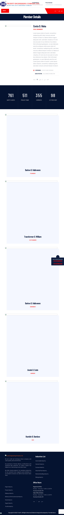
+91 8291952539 (57, 264)
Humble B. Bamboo (33, 436)
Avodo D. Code (32, 370)
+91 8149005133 (57, 261)
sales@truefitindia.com (37, 4)
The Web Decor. (52, 512)
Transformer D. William (32, 236)
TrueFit (19, 512)
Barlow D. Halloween (33, 170)
